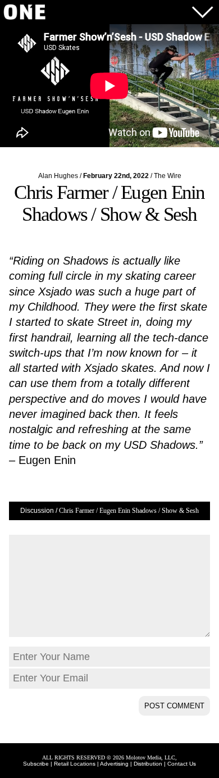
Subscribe (36, 764)
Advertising (114, 764)
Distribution (148, 764)
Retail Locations (74, 764)
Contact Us (181, 764)
